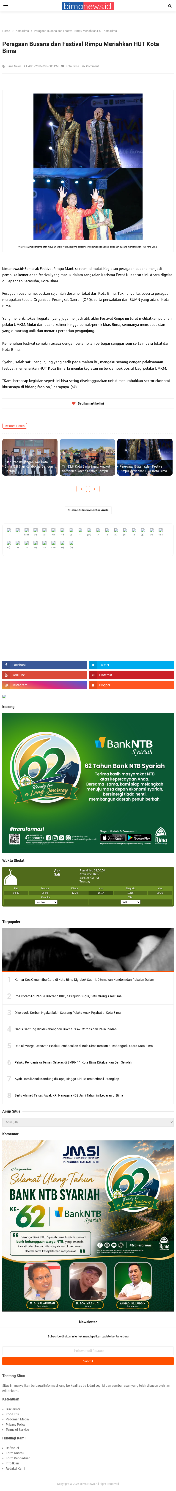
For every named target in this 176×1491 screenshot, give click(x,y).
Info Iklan (12, 1463)
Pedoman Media (17, 1419)
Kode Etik (12, 1414)
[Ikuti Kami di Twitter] (131, 665)
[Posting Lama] (94, 489)
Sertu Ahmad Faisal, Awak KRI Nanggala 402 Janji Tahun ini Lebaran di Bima (69, 1095)
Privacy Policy (15, 1424)
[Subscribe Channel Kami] (44, 675)
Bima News (87, 1483)
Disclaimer (13, 1409)
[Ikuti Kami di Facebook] (44, 665)
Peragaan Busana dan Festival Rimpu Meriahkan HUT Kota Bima (143, 469)
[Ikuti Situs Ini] (131, 685)
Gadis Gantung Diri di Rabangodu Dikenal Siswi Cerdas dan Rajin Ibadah (66, 1029)
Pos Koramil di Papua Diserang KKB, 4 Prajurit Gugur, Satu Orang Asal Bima (68, 996)
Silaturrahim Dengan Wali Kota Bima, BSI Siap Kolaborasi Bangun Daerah (29, 466)
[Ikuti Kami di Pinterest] (131, 675)
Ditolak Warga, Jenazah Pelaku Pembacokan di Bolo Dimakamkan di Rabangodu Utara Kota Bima (84, 1046)
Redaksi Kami (15, 1468)
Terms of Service (17, 1429)
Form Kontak (15, 1453)
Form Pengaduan (18, 1458)
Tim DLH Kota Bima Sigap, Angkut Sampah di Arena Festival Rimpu (86, 469)
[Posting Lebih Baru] (82, 489)
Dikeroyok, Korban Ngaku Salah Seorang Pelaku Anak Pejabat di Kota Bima (68, 1012)
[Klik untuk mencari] (170, 6)
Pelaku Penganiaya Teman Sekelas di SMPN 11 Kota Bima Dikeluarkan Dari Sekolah (73, 1062)
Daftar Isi (12, 1448)
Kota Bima (73, 66)
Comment (92, 66)
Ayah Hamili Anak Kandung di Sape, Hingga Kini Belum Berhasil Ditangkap (67, 1079)
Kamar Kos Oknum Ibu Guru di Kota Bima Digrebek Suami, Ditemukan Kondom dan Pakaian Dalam (84, 979)
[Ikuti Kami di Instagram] (44, 685)
